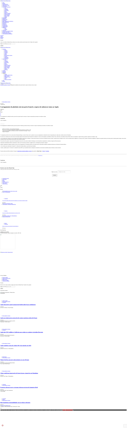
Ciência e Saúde (4, 300)
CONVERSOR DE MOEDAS (7, 33)
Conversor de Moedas (7, 79)
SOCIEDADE (4, 24)
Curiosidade (6, 9)
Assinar (2, 45)
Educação (5, 12)
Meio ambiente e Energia (8, 55)
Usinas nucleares (5, 183)
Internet (5, 54)
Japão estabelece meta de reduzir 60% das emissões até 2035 (15, 345)
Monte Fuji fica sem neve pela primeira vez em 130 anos (14, 359)
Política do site (4, 279)
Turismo (5, 16)
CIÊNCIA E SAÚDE (5, 5)
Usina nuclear (4, 182)
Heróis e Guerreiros (7, 13)
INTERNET (4, 20)
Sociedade (6, 52)
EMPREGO (4, 27)
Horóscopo (6, 69)
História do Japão (7, 14)
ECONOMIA (4, 17)
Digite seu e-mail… (55, 171)
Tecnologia (6, 224)
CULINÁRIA (4, 6)
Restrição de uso (40, 155)
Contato (5, 74)
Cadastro (5, 29)
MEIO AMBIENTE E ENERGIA (7, 21)
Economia (6, 50)
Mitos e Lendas (6, 67)
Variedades (6, 198)
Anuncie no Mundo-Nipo (6, 278)
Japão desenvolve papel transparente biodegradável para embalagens (18, 304)
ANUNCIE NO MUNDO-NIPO (7, 31)
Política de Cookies (7, 76)
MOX (3, 180)
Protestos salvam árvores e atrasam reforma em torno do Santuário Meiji (19, 387)
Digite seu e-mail (3, 43)
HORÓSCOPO (4, 19)
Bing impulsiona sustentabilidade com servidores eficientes (15, 402)
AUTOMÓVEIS (5, 4)
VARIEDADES (4, 26)
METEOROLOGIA (5, 22)
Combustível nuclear (5, 178)
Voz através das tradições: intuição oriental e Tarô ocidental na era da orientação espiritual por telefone (14, 200)
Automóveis (6, 57)
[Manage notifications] (2, 425)
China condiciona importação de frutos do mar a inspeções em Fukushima (19, 373)
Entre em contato (5, 277)
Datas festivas (6, 10)
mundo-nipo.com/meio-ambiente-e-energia (24, 151)
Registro (3, 3)
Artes (5, 7)
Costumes (5, 8)
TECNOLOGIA (5, 25)
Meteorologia (4, 356)
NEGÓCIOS (4, 23)
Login (3, 2)
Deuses (5, 11)
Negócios (5, 51)
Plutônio (3, 181)
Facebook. (47, 151)
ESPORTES (4, 18)
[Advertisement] (63, 93)
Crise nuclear (4, 179)
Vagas (5, 28)
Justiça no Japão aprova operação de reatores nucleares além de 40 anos (18, 318)
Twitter (43, 151)
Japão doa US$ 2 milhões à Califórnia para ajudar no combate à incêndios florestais (21, 332)
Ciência (5, 53)
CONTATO (4, 30)
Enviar (2, 288)
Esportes (5, 56)
